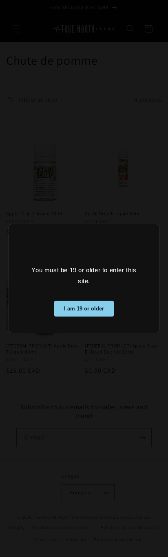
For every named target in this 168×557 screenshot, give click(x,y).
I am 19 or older (84, 309)
